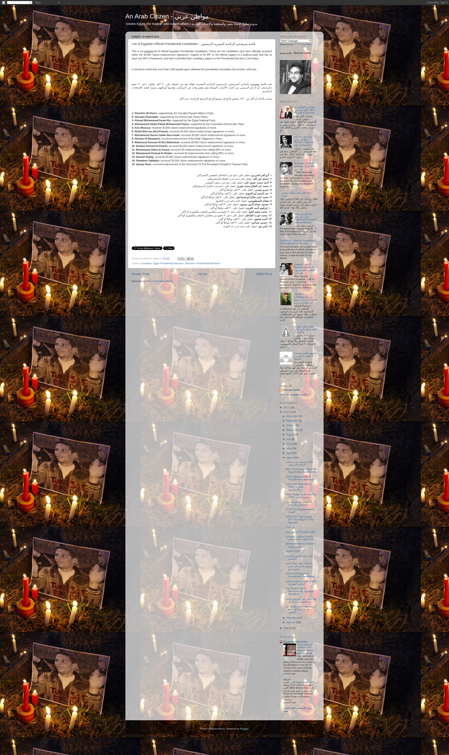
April (289, 453)
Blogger (244, 728)
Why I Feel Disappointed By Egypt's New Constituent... (301, 470)
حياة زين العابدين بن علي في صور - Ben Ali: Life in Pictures (304, 110)
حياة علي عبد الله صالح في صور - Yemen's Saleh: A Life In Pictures (303, 141)
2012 (287, 412)
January (291, 622)
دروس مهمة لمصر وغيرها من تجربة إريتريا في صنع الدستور (301, 609)
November (292, 420)
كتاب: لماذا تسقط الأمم (302, 682)
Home (202, 274)
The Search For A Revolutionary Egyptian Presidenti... (300, 591)
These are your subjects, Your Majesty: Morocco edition (306, 649)
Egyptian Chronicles (295, 641)
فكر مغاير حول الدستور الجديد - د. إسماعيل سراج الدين (301, 600)
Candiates (146, 263)
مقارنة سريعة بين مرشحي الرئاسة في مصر (299, 463)
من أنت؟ (290, 527)
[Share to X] (185, 259)
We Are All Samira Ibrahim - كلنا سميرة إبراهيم (301, 545)
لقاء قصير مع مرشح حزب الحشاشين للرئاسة (299, 503)
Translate (306, 44)
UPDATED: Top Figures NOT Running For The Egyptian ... (299, 519)
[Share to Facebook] (189, 259)
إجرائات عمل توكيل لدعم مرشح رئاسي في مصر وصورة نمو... (299, 566)
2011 (287, 628)
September (292, 430)
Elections (190, 263)
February (291, 617)
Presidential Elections (208, 263)
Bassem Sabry (291, 390)
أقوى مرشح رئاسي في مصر (300, 531)
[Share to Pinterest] (192, 259)
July (288, 439)
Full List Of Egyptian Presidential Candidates (300, 575)
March (290, 457)
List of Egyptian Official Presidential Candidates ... (301, 478)
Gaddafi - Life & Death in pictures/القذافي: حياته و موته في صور (305, 268)
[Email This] (179, 259)
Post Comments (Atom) (160, 281)
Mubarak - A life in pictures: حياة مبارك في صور (304, 166)
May (289, 448)
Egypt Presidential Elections (168, 263)
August (290, 434)
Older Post (264, 274)
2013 (287, 407)
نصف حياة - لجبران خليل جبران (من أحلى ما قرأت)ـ (305, 329)
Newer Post (140, 274)
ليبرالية (286, 679)
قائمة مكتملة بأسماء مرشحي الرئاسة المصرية (301, 582)
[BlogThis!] (182, 259)
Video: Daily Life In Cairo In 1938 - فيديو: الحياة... (301, 496)
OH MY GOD (293, 551)
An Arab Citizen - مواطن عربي (167, 16)
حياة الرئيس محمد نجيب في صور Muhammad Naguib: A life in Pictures (305, 218)
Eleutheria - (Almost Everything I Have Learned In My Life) (298, 242)
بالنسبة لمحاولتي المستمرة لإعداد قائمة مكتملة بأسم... (301, 537)
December (292, 416)
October (291, 425)
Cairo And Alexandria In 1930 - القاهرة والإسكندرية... (299, 487)
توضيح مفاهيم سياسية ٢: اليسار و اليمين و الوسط (305, 356)
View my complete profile (293, 394)
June (289, 444)
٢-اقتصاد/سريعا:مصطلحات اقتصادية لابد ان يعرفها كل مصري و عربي (305, 298)
